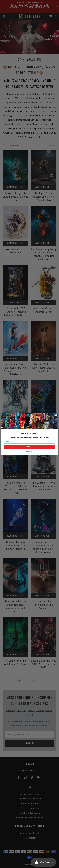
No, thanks (29, 451)
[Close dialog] (55, 414)
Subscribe (29, 447)
